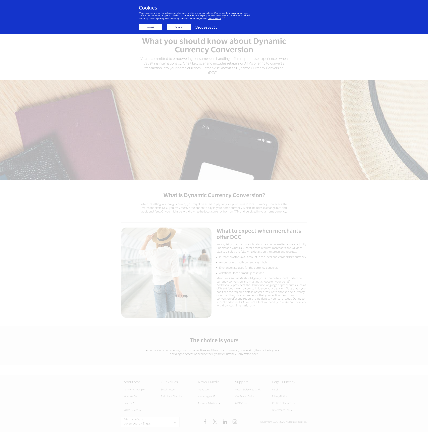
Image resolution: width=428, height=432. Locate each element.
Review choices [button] (204, 26)
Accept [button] (150, 26)
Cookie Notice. (214, 18)
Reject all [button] (179, 26)
